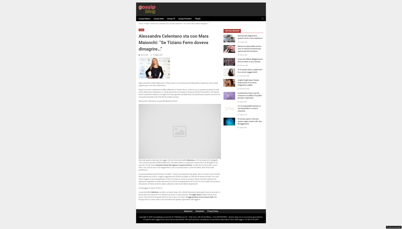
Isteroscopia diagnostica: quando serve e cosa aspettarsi (250, 37)
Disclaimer (200, 211)
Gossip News (159, 19)
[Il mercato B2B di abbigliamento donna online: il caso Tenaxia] (229, 62)
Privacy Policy (212, 211)
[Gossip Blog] (147, 9)
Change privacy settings (394, 227)
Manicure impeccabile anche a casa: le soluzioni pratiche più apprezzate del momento (250, 48)
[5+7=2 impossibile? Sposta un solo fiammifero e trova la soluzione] (229, 109)
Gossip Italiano (144, 19)
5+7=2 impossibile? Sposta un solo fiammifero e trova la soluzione (249, 108)
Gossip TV (171, 19)
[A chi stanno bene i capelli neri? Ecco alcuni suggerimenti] (229, 72)
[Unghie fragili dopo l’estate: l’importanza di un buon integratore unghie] (229, 83)
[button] (262, 18)
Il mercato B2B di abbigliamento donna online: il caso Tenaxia (250, 60)
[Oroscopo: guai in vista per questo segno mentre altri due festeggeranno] (229, 121)
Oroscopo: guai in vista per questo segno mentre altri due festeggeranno (250, 121)
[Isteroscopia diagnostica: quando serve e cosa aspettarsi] (229, 38)
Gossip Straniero (185, 19)
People (197, 19)
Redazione (188, 211)
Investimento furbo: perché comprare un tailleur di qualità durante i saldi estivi (250, 95)
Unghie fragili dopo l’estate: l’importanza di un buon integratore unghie (248, 82)
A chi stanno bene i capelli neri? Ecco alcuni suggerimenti (250, 70)
